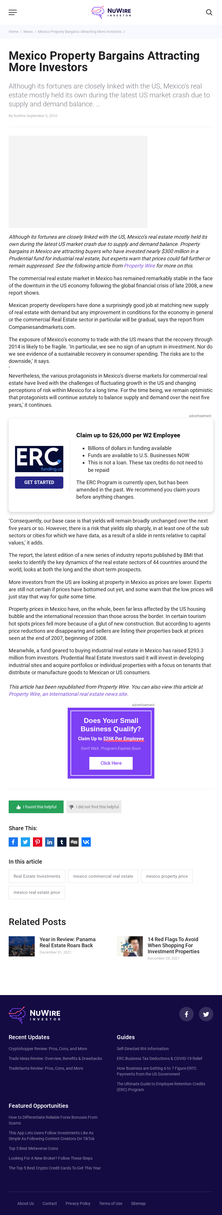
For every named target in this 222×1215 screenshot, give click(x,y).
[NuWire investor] (111, 12)
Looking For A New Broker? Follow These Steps (50, 1158)
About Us (25, 1203)
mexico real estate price (37, 892)
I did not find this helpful (97, 807)
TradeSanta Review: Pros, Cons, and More (46, 1068)
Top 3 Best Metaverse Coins (33, 1148)
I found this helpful (39, 807)
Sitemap (138, 1203)
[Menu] (13, 12)
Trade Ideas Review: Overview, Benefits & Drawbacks (55, 1058)
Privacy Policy (78, 1203)
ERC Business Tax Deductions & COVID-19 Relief (159, 1058)
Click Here (111, 763)
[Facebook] (186, 1014)
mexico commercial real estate (103, 876)
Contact (49, 1203)
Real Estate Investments (37, 876)
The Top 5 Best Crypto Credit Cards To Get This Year (55, 1168)
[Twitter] (206, 1014)
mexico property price (167, 876)
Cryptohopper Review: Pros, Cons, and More (48, 1048)
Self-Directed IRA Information (143, 1048)
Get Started (39, 482)
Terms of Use (110, 1203)
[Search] (209, 12)
